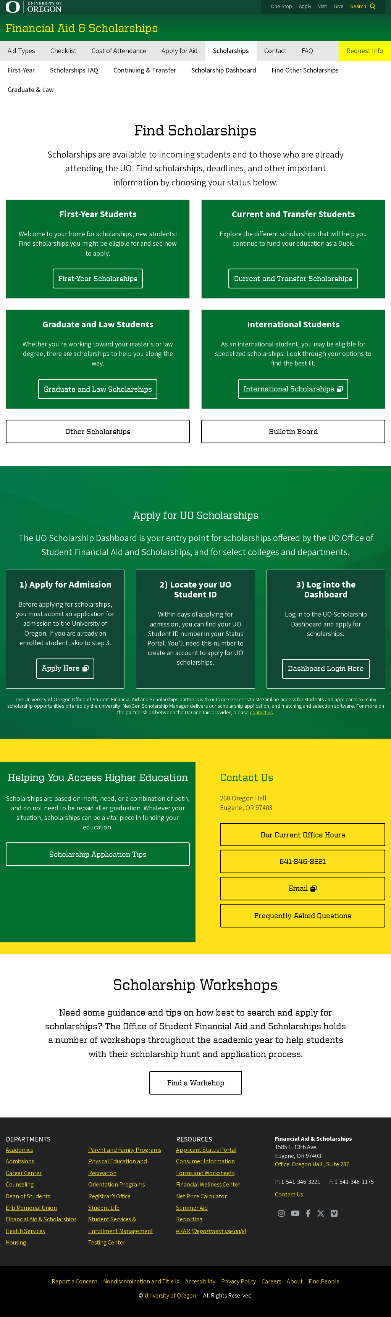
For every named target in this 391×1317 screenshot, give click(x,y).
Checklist (63, 51)
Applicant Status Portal (206, 1150)
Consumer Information (205, 1161)
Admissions (20, 1161)
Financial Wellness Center (208, 1184)
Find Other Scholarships (305, 70)
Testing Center (106, 1242)
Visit (322, 6)
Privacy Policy (238, 1281)
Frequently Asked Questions (302, 915)
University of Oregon (170, 1295)
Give (339, 6)
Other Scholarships (98, 431)
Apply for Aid (180, 51)
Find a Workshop (195, 1082)
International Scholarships (289, 388)
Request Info (365, 51)
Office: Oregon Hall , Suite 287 (312, 1164)
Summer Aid (192, 1208)
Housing (16, 1242)
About (295, 1281)
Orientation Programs (116, 1184)
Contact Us (289, 1194)
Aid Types (21, 51)
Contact (275, 51)
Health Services (25, 1231)
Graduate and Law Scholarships (98, 389)
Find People (324, 1281)
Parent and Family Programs (124, 1150)
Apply (305, 6)
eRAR (211, 1231)
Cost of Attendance (119, 51)
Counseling (20, 1184)
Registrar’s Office (109, 1196)
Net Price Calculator (201, 1196)
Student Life (104, 1208)
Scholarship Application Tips (98, 854)
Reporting (189, 1219)
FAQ (307, 51)
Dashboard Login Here (326, 668)
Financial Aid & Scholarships (41, 1219)
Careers (271, 1281)
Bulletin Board (293, 431)
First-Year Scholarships (97, 278)
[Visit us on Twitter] (321, 1214)
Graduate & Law (31, 90)
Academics (19, 1150)
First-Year (21, 70)
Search (358, 6)
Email (298, 888)
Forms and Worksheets (205, 1173)
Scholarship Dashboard (223, 70)
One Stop (281, 6)
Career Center (24, 1173)
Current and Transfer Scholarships (293, 278)
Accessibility (200, 1281)
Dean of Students (28, 1196)
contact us (261, 712)
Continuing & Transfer (144, 70)
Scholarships (231, 51)
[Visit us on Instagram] (281, 1214)
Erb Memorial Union (31, 1208)
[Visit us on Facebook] (308, 1214)
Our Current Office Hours (302, 834)
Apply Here (61, 667)
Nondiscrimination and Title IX (141, 1281)
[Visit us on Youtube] (295, 1214)
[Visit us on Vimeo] (334, 1214)
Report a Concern (74, 1281)
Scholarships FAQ (74, 70)
